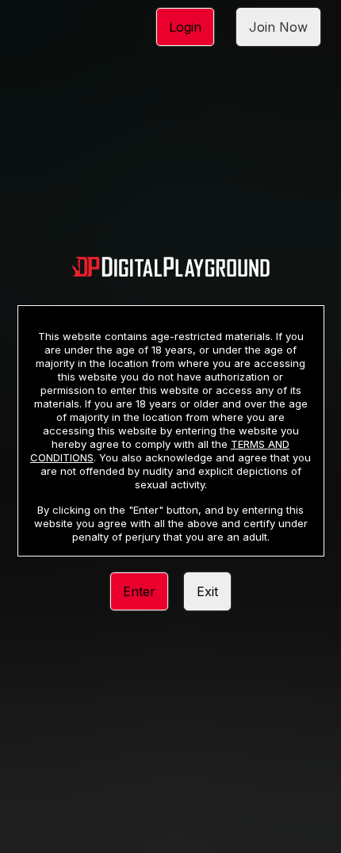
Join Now (278, 27)
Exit (207, 591)
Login (185, 27)
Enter (139, 591)
